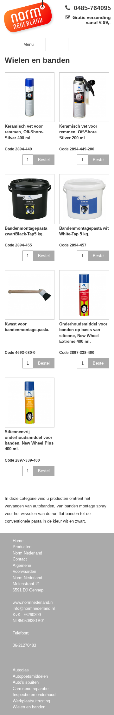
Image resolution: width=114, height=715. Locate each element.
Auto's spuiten (26, 682)
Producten (22, 546)
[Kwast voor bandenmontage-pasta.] (29, 295)
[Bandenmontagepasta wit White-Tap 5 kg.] (84, 199)
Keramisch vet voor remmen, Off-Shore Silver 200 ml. (78, 132)
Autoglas (21, 670)
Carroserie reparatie (30, 688)
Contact (20, 559)
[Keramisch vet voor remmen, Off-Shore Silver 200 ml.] (84, 97)
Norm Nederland (27, 553)
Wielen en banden (29, 707)
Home (18, 540)
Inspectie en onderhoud (34, 694)
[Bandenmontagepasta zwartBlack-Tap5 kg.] (29, 199)
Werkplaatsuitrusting (31, 701)
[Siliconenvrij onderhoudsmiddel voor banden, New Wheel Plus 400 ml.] (29, 402)
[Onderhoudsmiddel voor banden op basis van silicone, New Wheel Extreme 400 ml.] (84, 295)
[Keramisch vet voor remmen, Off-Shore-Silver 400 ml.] (29, 97)
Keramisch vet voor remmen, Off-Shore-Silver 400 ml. (24, 132)
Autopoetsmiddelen (30, 676)
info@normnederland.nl (34, 608)
